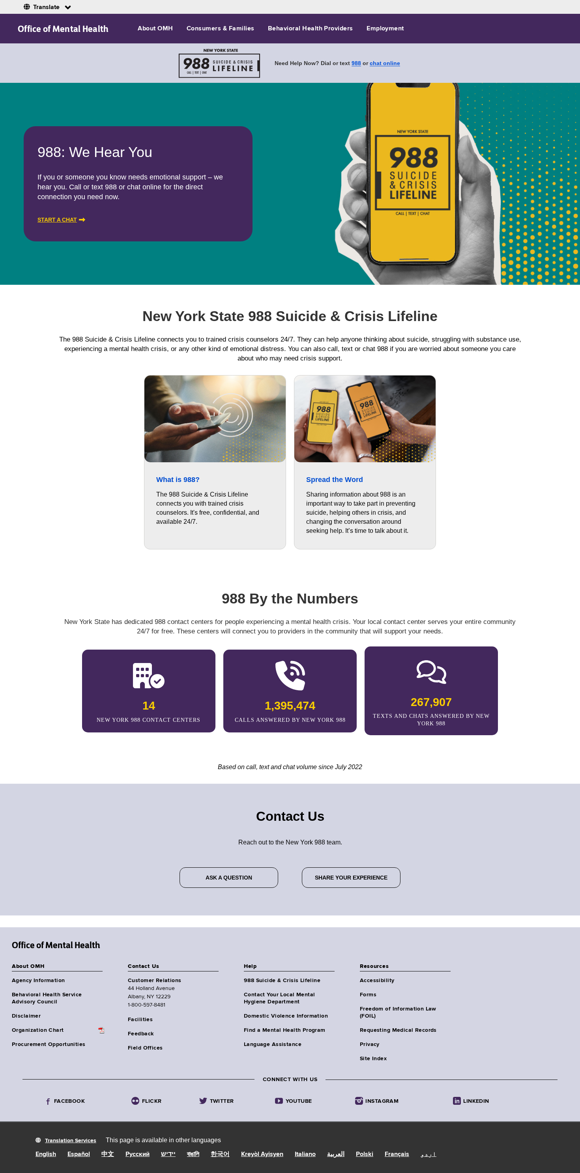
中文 (107, 1154)
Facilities (140, 1019)
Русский (137, 1154)
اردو (428, 1154)
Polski (364, 1154)
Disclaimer (26, 1016)
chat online (385, 63)
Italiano (305, 1154)
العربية (335, 1154)
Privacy (370, 1044)
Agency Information (38, 980)
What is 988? (178, 480)
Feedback (140, 1034)
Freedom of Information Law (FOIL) (398, 1012)
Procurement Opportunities (49, 1044)
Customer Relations (154, 980)
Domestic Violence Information (286, 1016)
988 (356, 63)
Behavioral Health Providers (310, 29)
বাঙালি (193, 1154)
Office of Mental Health (63, 28)
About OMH (155, 29)
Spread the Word (334, 480)
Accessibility (377, 980)
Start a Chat (57, 220)
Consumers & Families (220, 29)
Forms (368, 994)
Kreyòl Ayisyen (262, 1154)
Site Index (373, 1058)
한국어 (220, 1154)
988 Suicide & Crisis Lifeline (282, 980)
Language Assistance (272, 1044)
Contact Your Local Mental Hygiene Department (279, 998)
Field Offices (145, 1048)
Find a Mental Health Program (285, 1030)
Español (78, 1154)
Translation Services (70, 1140)
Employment (385, 29)
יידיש (168, 1154)
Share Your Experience (351, 877)
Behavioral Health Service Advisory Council (47, 998)
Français (397, 1154)
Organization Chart (38, 1030)
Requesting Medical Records (398, 1030)
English (46, 1154)
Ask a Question (229, 877)
